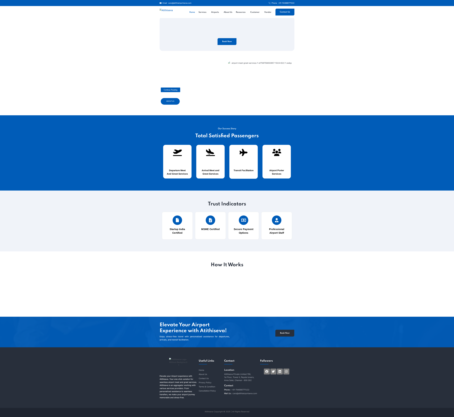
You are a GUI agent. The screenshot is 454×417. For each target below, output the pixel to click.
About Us (170, 101)
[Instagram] (286, 371)
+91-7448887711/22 (286, 3)
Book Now (227, 42)
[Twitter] (273, 371)
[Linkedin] (280, 371)
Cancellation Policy (207, 391)
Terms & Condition (207, 386)
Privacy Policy (205, 382)
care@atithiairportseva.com (179, 3)
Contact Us (285, 12)
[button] (170, 90)
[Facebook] (267, 371)
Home (201, 370)
